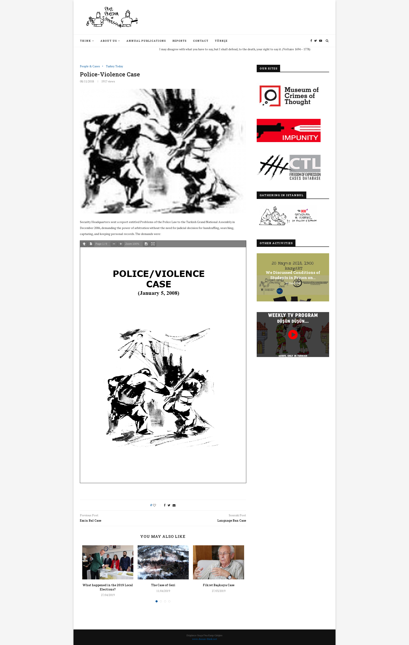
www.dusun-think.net (204, 639)
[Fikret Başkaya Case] (218, 562)
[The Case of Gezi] (163, 562)
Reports (179, 40)
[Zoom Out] (114, 244)
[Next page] (91, 244)
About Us (108, 40)
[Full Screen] (153, 244)
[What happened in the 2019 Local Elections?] (107, 562)
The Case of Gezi (163, 585)
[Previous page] (84, 244)
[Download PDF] (146, 244)
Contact (200, 40)
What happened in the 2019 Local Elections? (107, 587)
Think (85, 40)
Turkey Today (114, 66)
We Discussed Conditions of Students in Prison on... (293, 275)
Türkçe (221, 40)
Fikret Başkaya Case (218, 585)
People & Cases (90, 66)
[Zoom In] (121, 244)
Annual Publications (146, 40)
